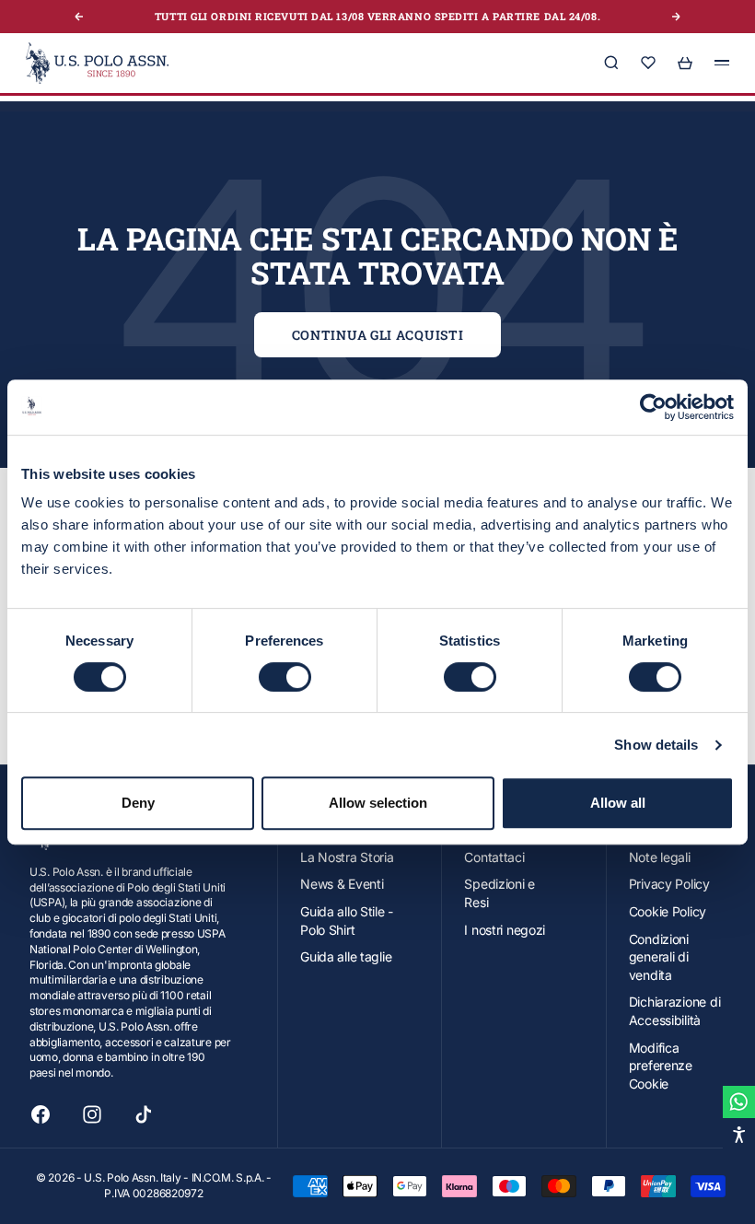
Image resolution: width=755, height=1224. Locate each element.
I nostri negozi (504, 930)
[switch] (285, 677)
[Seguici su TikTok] (144, 1114)
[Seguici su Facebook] (40, 1114)
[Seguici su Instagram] (92, 1114)
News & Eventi (341, 884)
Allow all (617, 802)
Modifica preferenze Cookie (660, 1065)
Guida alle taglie (345, 956)
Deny (138, 802)
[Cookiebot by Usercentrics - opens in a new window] (653, 407)
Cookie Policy (667, 911)
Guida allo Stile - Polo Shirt (346, 920)
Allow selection (378, 802)
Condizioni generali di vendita (659, 957)
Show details (656, 744)
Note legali (660, 857)
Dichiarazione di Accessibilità (675, 1011)
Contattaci (494, 857)
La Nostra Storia (347, 857)
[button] (739, 1134)
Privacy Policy (669, 884)
